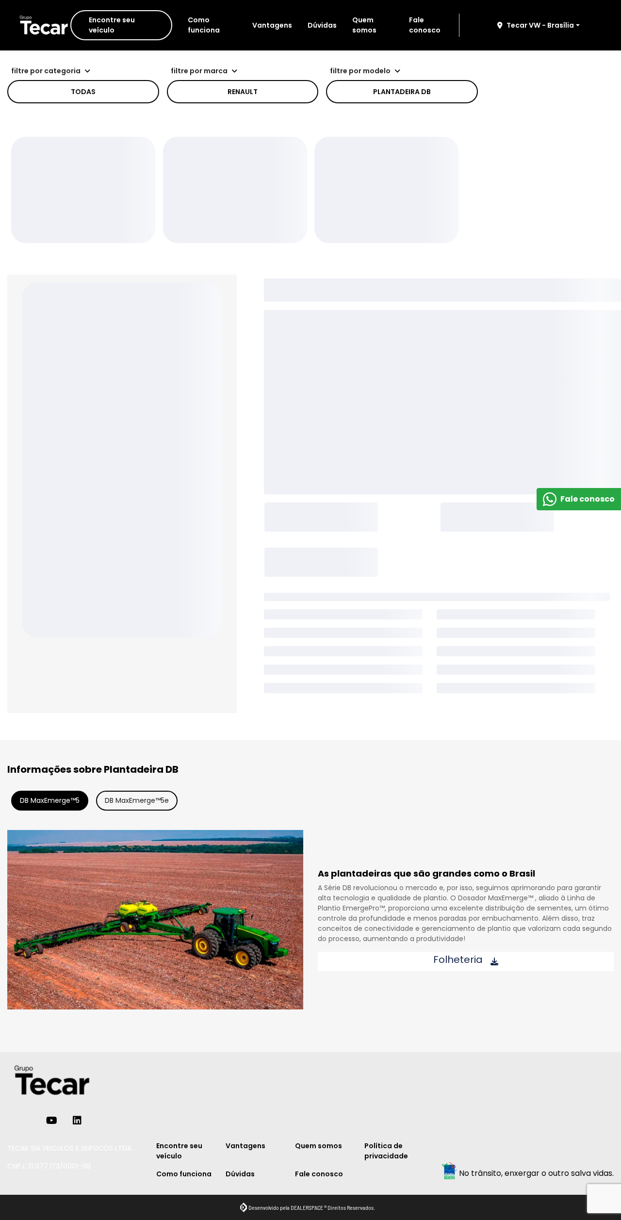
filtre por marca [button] (199, 71)
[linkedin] (77, 1120)
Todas (83, 92)
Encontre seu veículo (112, 25)
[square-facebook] (15, 1120)
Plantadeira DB (402, 92)
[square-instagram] (30, 1120)
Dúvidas (322, 25)
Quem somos (364, 25)
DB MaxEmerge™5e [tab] (137, 800)
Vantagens (272, 25)
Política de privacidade (386, 1151)
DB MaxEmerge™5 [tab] (50, 800)
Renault (243, 92)
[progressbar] (83, 190)
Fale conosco (425, 25)
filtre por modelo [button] (360, 71)
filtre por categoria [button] (46, 71)
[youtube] (51, 1120)
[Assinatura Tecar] (42, 25)
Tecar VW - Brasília (540, 25)
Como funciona (204, 25)
